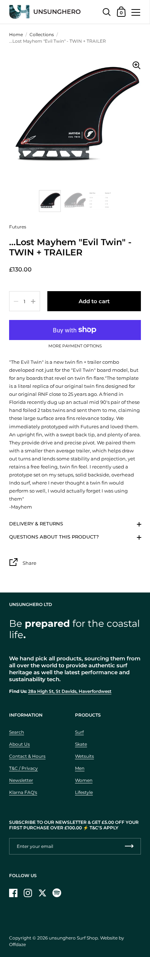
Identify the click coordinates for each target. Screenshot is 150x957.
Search (16, 732)
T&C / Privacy (23, 768)
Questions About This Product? (54, 537)
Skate (81, 744)
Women (83, 780)
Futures (17, 226)
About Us (19, 744)
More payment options (75, 346)
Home (16, 34)
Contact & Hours (27, 756)
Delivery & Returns (36, 523)
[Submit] (129, 846)
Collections (41, 34)
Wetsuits (84, 756)
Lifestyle (84, 792)
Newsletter (21, 780)
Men (79, 768)
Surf (79, 732)
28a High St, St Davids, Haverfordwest (69, 691)
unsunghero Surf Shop (73, 938)
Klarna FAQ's (23, 792)
